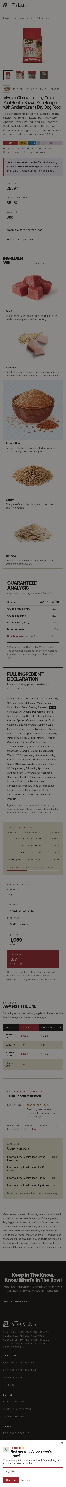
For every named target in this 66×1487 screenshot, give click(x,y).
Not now (25, 1480)
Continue (11, 1480)
